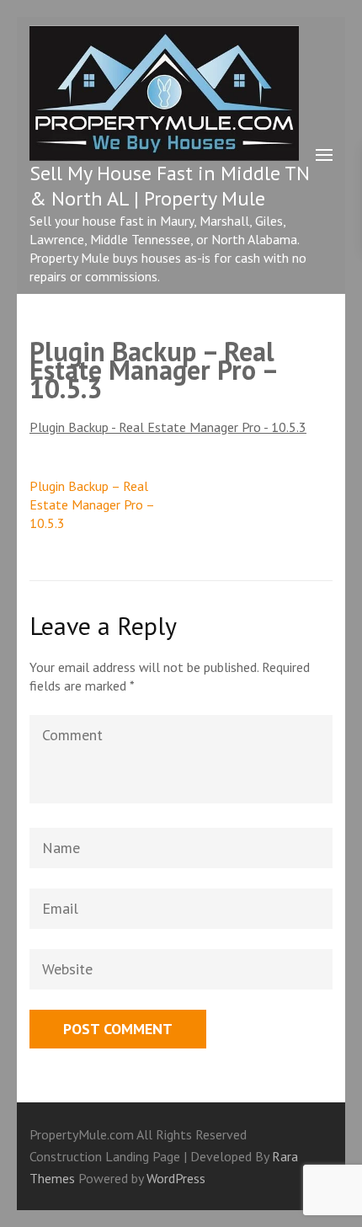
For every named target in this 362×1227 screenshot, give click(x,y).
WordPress (175, 1178)
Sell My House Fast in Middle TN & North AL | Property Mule (169, 185)
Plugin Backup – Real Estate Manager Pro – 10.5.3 (91, 504)
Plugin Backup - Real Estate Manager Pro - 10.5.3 (167, 427)
